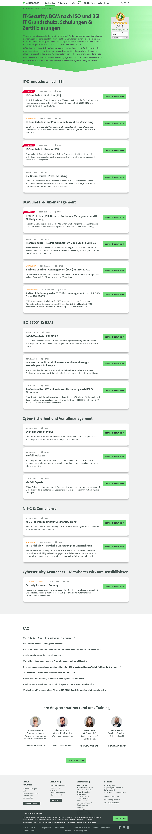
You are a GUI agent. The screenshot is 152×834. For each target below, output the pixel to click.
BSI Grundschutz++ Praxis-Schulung (46, 176)
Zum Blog (55, 800)
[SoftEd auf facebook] (127, 828)
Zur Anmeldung (31, 803)
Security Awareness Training (42, 585)
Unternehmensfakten (101, 828)
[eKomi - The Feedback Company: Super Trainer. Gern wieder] (120, 38)
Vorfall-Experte (34, 482)
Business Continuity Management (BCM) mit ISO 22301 (58, 269)
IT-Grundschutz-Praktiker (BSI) (43, 95)
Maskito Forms (89, 3)
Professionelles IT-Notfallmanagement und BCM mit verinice (61, 243)
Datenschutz (59, 828)
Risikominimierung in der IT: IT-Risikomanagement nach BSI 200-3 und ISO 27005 (63, 295)
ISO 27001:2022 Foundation (42, 336)
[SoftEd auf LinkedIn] (120, 828)
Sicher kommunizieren (81, 828)
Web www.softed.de (111, 803)
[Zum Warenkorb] (128, 2)
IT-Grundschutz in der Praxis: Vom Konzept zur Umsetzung (59, 122)
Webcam (68, 831)
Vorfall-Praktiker (35, 455)
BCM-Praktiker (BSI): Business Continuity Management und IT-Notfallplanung (62, 217)
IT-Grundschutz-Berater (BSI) (42, 149)
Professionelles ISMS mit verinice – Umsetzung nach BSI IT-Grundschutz (59, 390)
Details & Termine (113, 96)
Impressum (46, 828)
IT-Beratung (62, 3)
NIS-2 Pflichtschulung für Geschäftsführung (51, 522)
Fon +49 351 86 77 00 (111, 797)
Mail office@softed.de (112, 800)
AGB (68, 828)
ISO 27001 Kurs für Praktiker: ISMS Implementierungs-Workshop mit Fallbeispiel (57, 364)
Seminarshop (50, 3)
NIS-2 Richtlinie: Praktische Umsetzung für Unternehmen (59, 545)
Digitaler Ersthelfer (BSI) (40, 432)
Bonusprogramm (80, 831)
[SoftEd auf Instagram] (124, 828)
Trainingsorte (75, 761)
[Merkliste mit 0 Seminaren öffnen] (122, 2)
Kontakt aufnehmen (35, 746)
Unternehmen (103, 3)
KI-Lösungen (75, 2)
